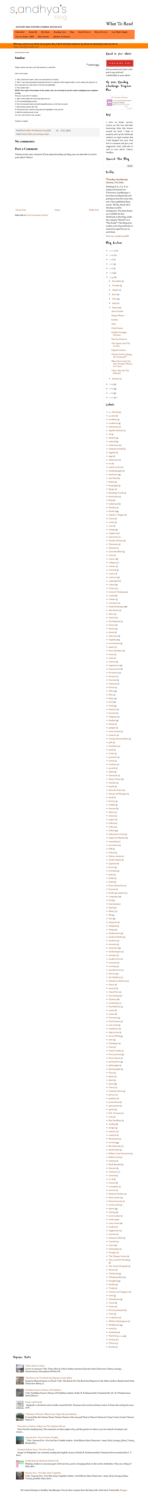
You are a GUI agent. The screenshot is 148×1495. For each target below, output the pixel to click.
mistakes (112, 955)
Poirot (112, 1087)
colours (112, 566)
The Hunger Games (118, 1256)
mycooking (37, 134)
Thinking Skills (116, 1277)
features (112, 676)
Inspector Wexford (117, 838)
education (113, 636)
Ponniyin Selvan (116, 1091)
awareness (113, 474)
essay (111, 654)
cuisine (112, 595)
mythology (114, 1003)
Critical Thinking (117, 592)
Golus (111, 753)
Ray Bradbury (115, 1120)
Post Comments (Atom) (37, 215)
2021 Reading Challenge (119, 97)
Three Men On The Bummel (120, 372)
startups (112, 1212)
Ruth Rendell (115, 1164)
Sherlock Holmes (116, 1194)
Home (57, 210)
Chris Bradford (116, 551)
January (116, 378)
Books (111, 511)
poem (111, 1083)
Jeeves (111, 867)
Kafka (111, 878)
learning (112, 904)
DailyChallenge (116, 606)
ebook (111, 632)
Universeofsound (116, 1310)
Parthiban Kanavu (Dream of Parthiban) (43, 1390)
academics (113, 423)
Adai (113, 324)
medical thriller (116, 937)
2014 (111, 277)
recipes (46, 134)
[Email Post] (57, 130)
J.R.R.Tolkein (115, 860)
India (111, 827)
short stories (114, 1197)
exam (111, 658)
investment (113, 845)
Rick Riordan (115, 1146)
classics (112, 559)
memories (113, 948)
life (110, 915)
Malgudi (113, 926)
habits (111, 771)
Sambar (114, 319)
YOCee (112, 1343)
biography (113, 485)
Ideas (111, 812)
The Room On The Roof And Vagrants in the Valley (48, 1378)
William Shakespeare (118, 1321)
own (110, 1039)
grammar (113, 757)
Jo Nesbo (113, 871)
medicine (113, 940)
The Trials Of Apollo (118, 1266)
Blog (72, 32)
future (111, 724)
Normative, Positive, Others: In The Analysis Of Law (41, 1426)
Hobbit (112, 805)
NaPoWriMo (114, 1006)
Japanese (112, 863)
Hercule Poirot (116, 790)
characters (113, 537)
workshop (113, 1332)
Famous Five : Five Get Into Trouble (41, 1437)
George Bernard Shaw (118, 738)
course (112, 584)
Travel (112, 1303)
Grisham (113, 764)
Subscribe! (19, 32)
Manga (112, 929)
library (112, 911)
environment (114, 643)
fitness (111, 698)
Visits (111, 1314)
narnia (111, 1010)
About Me (32, 32)
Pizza (111, 1072)
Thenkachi (113, 1273)
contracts (113, 577)
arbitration (114, 460)
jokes (111, 874)
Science (112, 1183)
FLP (111, 702)
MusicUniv (114, 992)
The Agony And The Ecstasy (120, 344)
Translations (114, 1299)
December (117, 281)
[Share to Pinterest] (70, 130)
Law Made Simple (120, 32)
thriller (112, 1284)
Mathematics (114, 933)
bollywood (113, 504)
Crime (111, 588)
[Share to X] (65, 130)
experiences (114, 665)
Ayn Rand (113, 478)
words (111, 1328)
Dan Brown (114, 610)
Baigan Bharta (117, 315)
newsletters (114, 1028)
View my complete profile (117, 236)
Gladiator (113, 746)
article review (115, 467)
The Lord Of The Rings (120, 1260)
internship (113, 841)
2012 (111, 388)
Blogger (123, 1490)
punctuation (114, 1105)
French (112, 713)
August (115, 290)
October (116, 285)
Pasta (111, 1047)
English (112, 639)
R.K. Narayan (115, 1113)
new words (113, 1025)
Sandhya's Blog (106, 10)
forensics (113, 709)
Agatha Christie (116, 430)
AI (110, 434)
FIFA (111, 691)
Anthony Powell (116, 449)
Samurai (112, 1168)
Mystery (112, 999)
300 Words (113, 412)
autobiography (115, 471)
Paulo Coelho (115, 1050)
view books (129, 108)
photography (115, 1069)
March (115, 307)
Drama (112, 625)
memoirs (113, 944)
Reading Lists (60, 32)
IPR (110, 849)
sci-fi (111, 1179)
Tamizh (112, 1241)
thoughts (113, 1281)
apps (111, 456)
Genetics (113, 735)
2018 (111, 259)
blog (111, 500)
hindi (111, 797)
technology (114, 1249)
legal (111, 907)
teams (111, 1245)
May (114, 298)
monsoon (113, 962)
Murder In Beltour (61, 37)
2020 (111, 250)
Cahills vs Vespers (116, 515)
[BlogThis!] (63, 130)
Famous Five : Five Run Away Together (43, 1473)
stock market (114, 1216)
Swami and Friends (33, 1402)
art (110, 463)
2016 (111, 268)
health (111, 786)
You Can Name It (119, 339)
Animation (113, 445)
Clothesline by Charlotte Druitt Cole (42, 1460)
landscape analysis (117, 893)
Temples (112, 1252)
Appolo (112, 452)
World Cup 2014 (116, 1336)
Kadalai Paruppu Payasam (119, 333)
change (112, 529)
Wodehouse (114, 1325)
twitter (112, 1306)
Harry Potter (115, 779)
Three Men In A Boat (35, 1365)
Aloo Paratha (117, 311)
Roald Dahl (114, 1150)
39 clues (112, 415)
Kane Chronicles (116, 885)
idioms (112, 816)
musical (112, 988)
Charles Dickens (116, 540)
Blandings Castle (116, 493)
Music (111, 984)
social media (114, 1205)
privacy (112, 1094)
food (24, 134)
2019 (111, 255)
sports (111, 1208)
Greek (111, 760)
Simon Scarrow (115, 1201)
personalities (114, 1061)
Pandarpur (113, 1043)
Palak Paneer (117, 328)
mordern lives (115, 970)
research (112, 1135)
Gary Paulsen (115, 731)
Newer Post (20, 210)
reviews (112, 1142)
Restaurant (114, 1138)
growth (112, 768)
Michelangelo (115, 951)
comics (112, 573)
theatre (112, 1270)
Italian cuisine (115, 856)
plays (111, 1080)
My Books (45, 32)
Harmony (113, 775)
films (111, 694)
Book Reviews (84, 32)
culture (112, 599)
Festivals (112, 680)
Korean (112, 889)
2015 (111, 272)
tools (111, 1295)
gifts (111, 742)
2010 (111, 397)
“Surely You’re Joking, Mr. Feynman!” (121, 355)
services (112, 1190)
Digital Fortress (118, 350)
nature (112, 1014)
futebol (112, 720)
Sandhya (115, 100)
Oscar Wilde (114, 1036)
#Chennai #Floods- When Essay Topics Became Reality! (51, 1414)
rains (111, 1116)
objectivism (114, 1032)
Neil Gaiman (114, 1021)
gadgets (112, 727)
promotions (114, 1102)
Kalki (111, 882)
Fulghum (113, 716)
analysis (112, 438)
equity (111, 647)
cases (111, 526)
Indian (29, 134)
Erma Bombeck (116, 650)
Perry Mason (114, 1058)
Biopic (112, 489)
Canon (112, 518)
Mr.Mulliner (114, 977)
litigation (113, 922)
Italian (112, 852)
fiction (112, 687)
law (110, 900)
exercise (112, 661)
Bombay (112, 507)
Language (113, 896)
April (114, 303)
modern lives (114, 959)
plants (111, 1076)
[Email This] (61, 130)
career (111, 522)
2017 (111, 264)
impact (112, 819)
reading (112, 1124)
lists (110, 918)
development (114, 621)
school (112, 1175)
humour (112, 808)
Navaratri (113, 1017)
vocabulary (114, 1317)
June (114, 294)
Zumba (112, 1347)
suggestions (114, 1230)
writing (112, 1339)
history (112, 801)
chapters (112, 533)
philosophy (114, 1065)
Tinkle (112, 1288)
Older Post (94, 210)
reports (112, 1131)
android (112, 441)
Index (111, 823)
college (112, 562)
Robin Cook (114, 1157)
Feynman (113, 683)
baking (112, 482)
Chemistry (113, 544)
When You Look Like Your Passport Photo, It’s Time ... (121, 364)
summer (112, 1234)
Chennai (112, 548)
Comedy (112, 570)
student (112, 1227)
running (112, 1161)
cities (111, 555)
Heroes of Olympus (118, 794)
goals (111, 749)
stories (112, 1219)
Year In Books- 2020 (24, 37)
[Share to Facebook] (68, 130)
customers (113, 603)
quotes (112, 1109)
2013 (111, 384)
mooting (112, 966)
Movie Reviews (101, 32)
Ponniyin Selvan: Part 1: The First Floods (35, 1449)
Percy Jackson (115, 1054)
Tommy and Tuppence (119, 1292)
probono (112, 1098)
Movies (112, 973)
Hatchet (112, 783)
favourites (113, 672)
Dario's (112, 617)
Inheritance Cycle (117, 834)
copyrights (114, 581)
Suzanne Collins (116, 1238)
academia (113, 419)
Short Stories (43, 37)
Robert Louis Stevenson (119, 1153)
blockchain (114, 496)
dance (111, 614)
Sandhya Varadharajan (118, 179)
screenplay (113, 1186)
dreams (112, 628)
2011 (111, 393)
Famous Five (114, 669)
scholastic (113, 1172)
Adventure (113, 427)
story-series (114, 1223)
